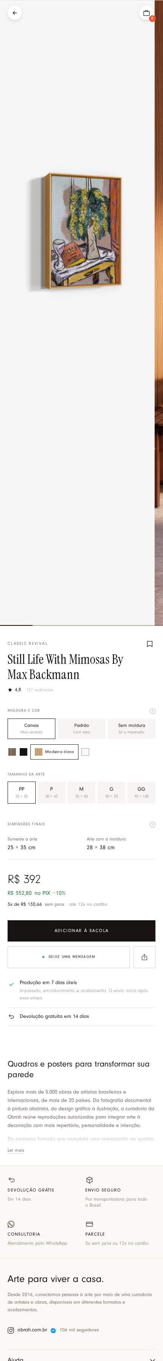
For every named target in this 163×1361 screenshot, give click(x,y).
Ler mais (16, 1150)
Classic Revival (28, 644)
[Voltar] (15, 13)
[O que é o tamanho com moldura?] (152, 825)
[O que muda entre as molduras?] (152, 711)
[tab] (16, 625)
